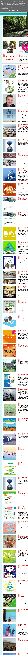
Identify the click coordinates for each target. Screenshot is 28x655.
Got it (18, 10)
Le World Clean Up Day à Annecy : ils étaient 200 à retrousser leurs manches (9, 58)
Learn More (12, 10)
